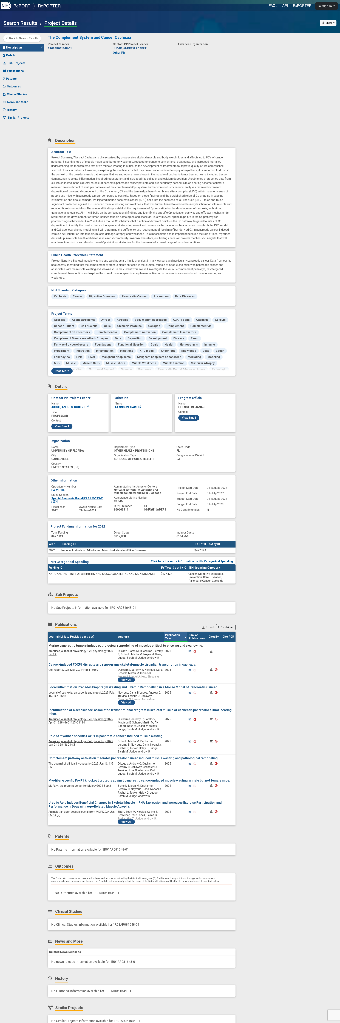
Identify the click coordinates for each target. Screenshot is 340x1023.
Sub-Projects (16, 63)
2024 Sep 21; (81, 785)
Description (14, 47)
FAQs (273, 5)
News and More (17, 102)
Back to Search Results (23, 38)
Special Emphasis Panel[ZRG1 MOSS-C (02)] (77, 500)
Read (62, 371)
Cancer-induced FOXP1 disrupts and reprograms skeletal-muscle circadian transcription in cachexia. (122, 664)
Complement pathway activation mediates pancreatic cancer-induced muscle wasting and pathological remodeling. (134, 758)
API (285, 5)
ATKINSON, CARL (126, 407)
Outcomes (14, 86)
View (126, 680)
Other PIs (119, 52)
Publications (15, 71)
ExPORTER (302, 5)
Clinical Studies (17, 94)
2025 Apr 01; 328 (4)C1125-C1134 (81, 720)
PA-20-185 (58, 490)
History (12, 110)
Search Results (20, 23)
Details (11, 55)
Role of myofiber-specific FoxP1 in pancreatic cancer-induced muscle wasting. (106, 736)
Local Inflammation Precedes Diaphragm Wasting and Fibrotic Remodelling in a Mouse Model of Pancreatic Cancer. (133, 687)
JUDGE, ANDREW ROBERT (68, 407)
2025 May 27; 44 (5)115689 (73, 669)
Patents (11, 78)
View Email (62, 426)
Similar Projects (18, 117)
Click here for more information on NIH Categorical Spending (192, 561)
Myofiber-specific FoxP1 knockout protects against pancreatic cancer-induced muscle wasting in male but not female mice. (139, 780)
